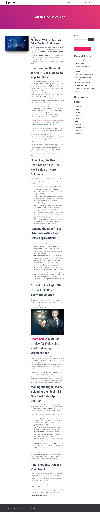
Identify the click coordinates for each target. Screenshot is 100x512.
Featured (77, 109)
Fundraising (78, 115)
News (76, 121)
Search (76, 35)
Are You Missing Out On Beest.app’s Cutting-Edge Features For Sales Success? (84, 77)
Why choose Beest (77, 2)
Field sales (33, 37)
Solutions (67, 2)
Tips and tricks (78, 130)
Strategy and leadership (81, 127)
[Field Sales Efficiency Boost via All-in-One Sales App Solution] (17, 44)
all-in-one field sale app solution (47, 120)
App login (91, 2)
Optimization (78, 124)
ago (44, 495)
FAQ (85, 2)
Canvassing (78, 106)
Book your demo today (82, 49)
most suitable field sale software (45, 405)
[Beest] (12, 3)
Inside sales (78, 118)
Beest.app (61, 357)
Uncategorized (78, 133)
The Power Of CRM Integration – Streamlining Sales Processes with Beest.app (84, 69)
